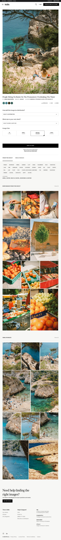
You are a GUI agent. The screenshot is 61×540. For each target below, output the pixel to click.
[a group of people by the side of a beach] (49, 356)
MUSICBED (39, 519)
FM (37, 510)
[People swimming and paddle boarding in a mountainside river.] (16, 460)
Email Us (19, 514)
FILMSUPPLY (40, 515)
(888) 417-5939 (21, 516)
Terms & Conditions (31, 536)
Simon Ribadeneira (9, 99)
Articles (4, 514)
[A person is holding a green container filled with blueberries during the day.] (12, 205)
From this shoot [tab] (8, 157)
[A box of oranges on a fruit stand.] (12, 274)
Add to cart (30, 145)
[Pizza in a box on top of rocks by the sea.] (16, 240)
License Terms (22, 536)
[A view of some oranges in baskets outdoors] (30, 205)
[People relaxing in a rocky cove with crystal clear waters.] (12, 356)
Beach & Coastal (15, 178)
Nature (8, 178)
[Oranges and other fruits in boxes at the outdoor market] (44, 309)
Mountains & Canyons (25, 178)
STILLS (38, 524)
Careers (38, 536)
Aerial (4, 178)
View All (56, 186)
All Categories (6, 516)
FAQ (18, 512)
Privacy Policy (13, 536)
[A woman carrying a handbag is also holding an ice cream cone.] (49, 205)
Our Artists (5, 512)
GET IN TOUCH (7, 501)
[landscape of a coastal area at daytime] (43, 460)
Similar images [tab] (19, 157)
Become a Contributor (23, 518)
